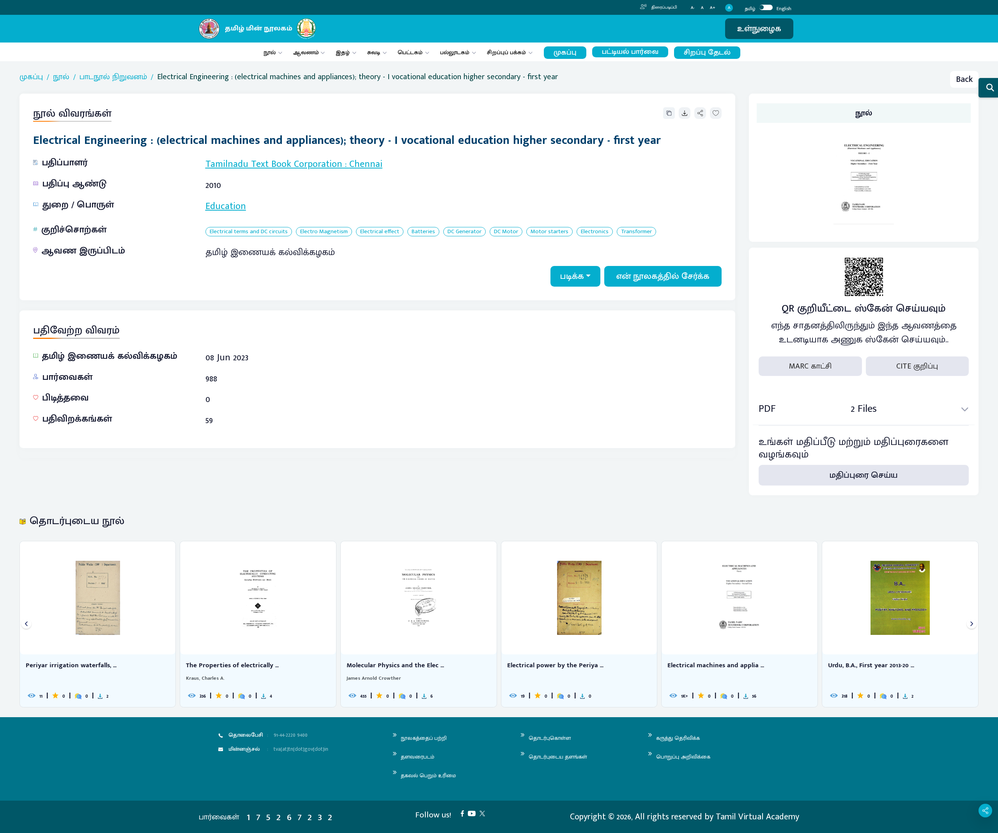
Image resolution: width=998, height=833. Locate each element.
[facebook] (464, 813)
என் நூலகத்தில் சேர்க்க (663, 276)
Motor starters (549, 231)
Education (225, 206)
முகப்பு (565, 52)
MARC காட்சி (810, 366)
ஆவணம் (306, 52)
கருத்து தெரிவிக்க (678, 738)
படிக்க (572, 276)
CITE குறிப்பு (917, 366)
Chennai (365, 164)
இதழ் (343, 52)
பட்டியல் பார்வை (630, 51)
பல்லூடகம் (454, 52)
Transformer (636, 231)
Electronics (595, 231)
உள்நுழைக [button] (759, 28)
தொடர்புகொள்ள (550, 738)
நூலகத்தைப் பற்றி (424, 738)
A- (693, 8)
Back (964, 79)
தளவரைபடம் (417, 757)
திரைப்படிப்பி (663, 7)
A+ (712, 8)
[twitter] (484, 813)
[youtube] (474, 813)
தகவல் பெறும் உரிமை (428, 775)
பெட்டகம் (410, 52)
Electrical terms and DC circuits (249, 231)
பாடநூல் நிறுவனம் (113, 77)
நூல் (270, 52)
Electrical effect (379, 231)
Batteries (423, 231)
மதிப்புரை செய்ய (864, 475)
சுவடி (373, 52)
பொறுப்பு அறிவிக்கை (683, 757)
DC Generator (464, 231)
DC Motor (506, 231)
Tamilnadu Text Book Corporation (273, 164)
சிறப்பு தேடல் (707, 52)
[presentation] (26, 624)
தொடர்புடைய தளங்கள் (558, 757)
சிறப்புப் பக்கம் (506, 52)
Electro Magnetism (324, 231)
